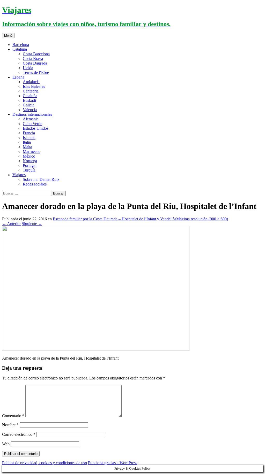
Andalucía (31, 82)
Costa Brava (33, 58)
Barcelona (20, 44)
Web (6, 444)
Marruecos (31, 151)
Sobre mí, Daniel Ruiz (41, 179)
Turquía (29, 170)
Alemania (31, 119)
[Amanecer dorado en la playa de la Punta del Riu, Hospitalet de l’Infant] (95, 349)
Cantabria (31, 91)
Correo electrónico (18, 434)
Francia (29, 133)
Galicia (28, 105)
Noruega (30, 161)
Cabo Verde (32, 123)
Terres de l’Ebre (36, 72)
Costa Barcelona (36, 54)
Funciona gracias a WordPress (112, 463)
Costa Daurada (35, 63)
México (29, 156)
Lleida (28, 68)
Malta (27, 147)
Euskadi (29, 100)
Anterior (11, 223)
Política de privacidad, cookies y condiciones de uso (44, 463)
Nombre (10, 425)
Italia (27, 142)
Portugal (29, 165)
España (18, 77)
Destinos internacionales (32, 114)
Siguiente (32, 223)
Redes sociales (35, 184)
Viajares (19, 175)
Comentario (13, 416)
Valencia (30, 109)
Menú (8, 35)
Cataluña (19, 49)
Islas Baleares (34, 86)
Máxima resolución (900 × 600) (202, 219)
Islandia (29, 137)
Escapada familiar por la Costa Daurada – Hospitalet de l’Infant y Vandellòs (114, 219)
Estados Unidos (35, 128)
